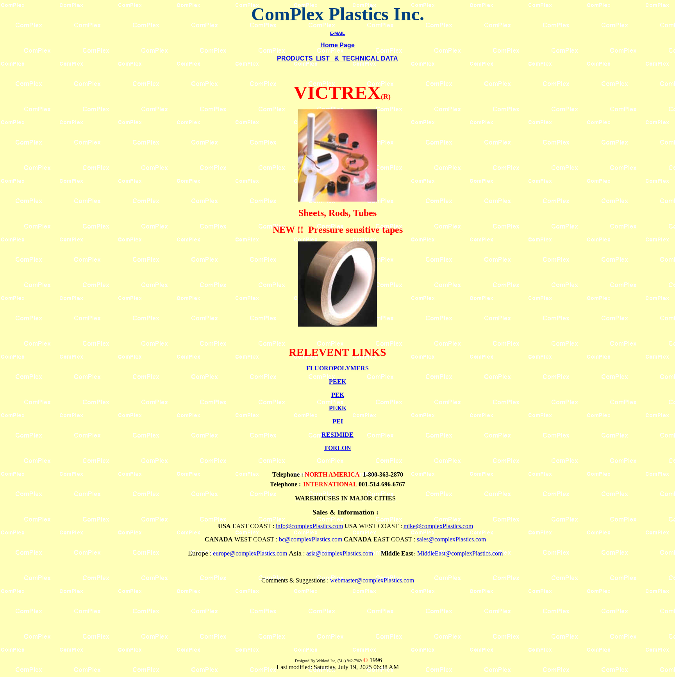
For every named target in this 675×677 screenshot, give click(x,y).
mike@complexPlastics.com (438, 526)
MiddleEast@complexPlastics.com (460, 553)
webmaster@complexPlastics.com (372, 580)
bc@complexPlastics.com (310, 539)
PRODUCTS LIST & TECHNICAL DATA (337, 58)
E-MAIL (337, 33)
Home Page (337, 45)
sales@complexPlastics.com (451, 539)
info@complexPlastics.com (309, 526)
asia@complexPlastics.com (339, 553)
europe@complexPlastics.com (250, 553)
